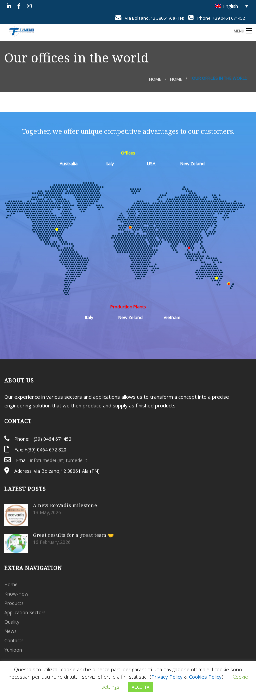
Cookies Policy (205, 676)
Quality (11, 622)
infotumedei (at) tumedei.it (58, 460)
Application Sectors (25, 612)
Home (155, 79)
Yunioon (13, 650)
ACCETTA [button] (140, 687)
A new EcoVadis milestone (65, 505)
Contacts (14, 640)
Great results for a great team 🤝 (73, 535)
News (10, 631)
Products (14, 603)
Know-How (16, 594)
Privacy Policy (167, 676)
